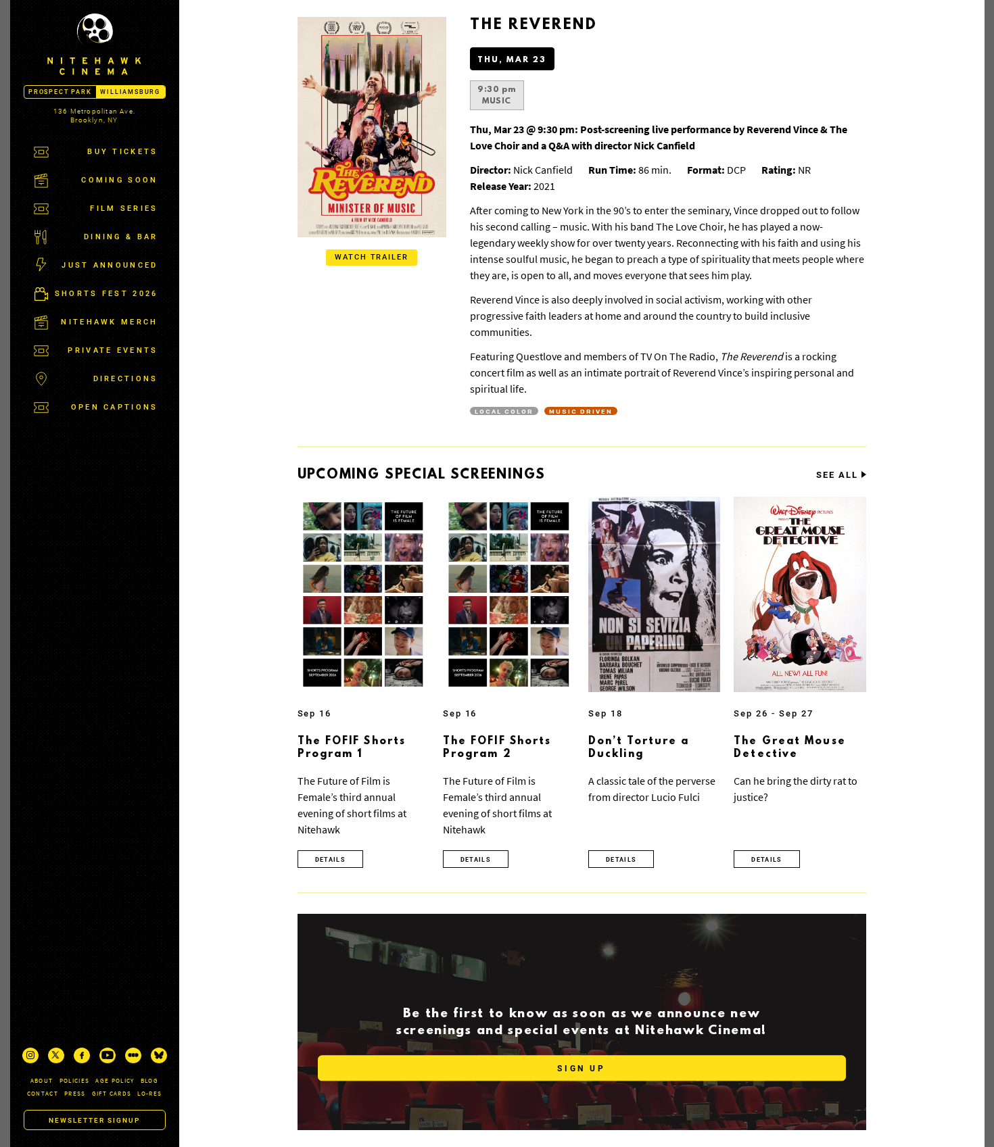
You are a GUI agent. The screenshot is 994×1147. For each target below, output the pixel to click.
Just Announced (110, 265)
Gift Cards (112, 1093)
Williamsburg (130, 92)
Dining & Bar (121, 237)
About (41, 1080)
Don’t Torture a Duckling (639, 748)
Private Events (113, 350)
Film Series (124, 208)
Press (75, 1093)
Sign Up (581, 1068)
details (330, 859)
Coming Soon (119, 180)
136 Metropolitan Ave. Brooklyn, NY (94, 115)
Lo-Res (149, 1093)
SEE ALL (837, 475)
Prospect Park (59, 92)
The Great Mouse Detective (790, 748)
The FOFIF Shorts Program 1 (352, 748)
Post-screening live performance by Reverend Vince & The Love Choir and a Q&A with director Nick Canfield (658, 137)
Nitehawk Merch (109, 322)
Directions (125, 378)
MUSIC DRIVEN (581, 411)
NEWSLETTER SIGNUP (94, 1120)
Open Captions (114, 407)
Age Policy (115, 1080)
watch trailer (372, 257)
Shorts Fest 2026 (106, 293)
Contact (42, 1093)
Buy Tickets (122, 151)
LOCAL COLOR (504, 411)
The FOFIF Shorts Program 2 (497, 748)
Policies (75, 1080)
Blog (149, 1080)
